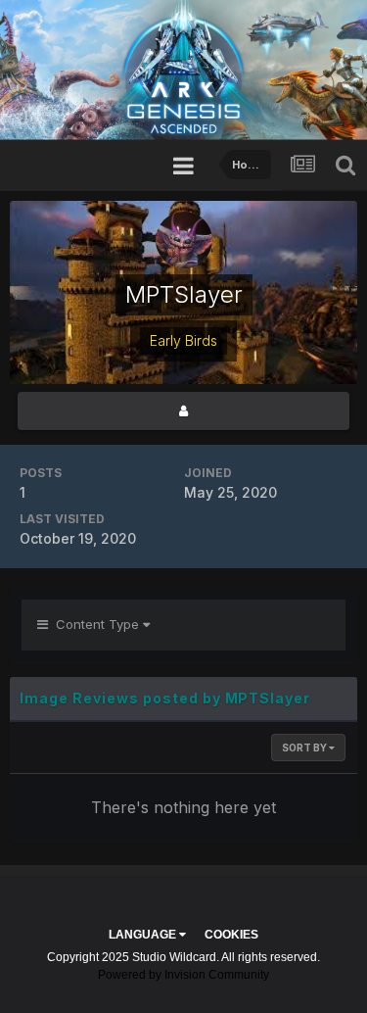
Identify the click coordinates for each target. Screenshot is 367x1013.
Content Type (95, 624)
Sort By (305, 747)
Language (144, 934)
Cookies (231, 934)
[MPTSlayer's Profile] (183, 411)
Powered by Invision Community (183, 975)
